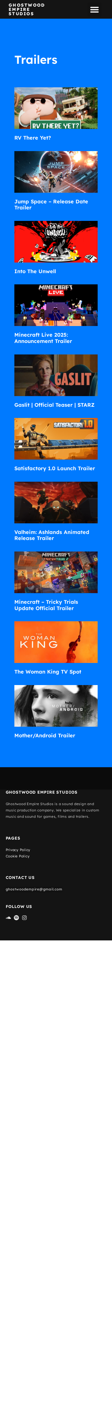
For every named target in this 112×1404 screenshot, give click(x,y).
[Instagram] (24, 917)
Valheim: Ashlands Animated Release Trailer (51, 535)
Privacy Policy (18, 850)
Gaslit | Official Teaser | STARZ (54, 405)
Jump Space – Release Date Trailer (51, 204)
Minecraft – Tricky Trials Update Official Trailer (46, 605)
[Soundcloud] (8, 917)
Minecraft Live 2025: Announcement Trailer (43, 337)
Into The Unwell (35, 271)
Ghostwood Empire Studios (27, 9)
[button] (94, 9)
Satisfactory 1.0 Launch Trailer (54, 468)
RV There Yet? (32, 137)
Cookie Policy (18, 856)
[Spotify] (16, 917)
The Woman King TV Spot (47, 671)
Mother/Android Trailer (44, 735)
